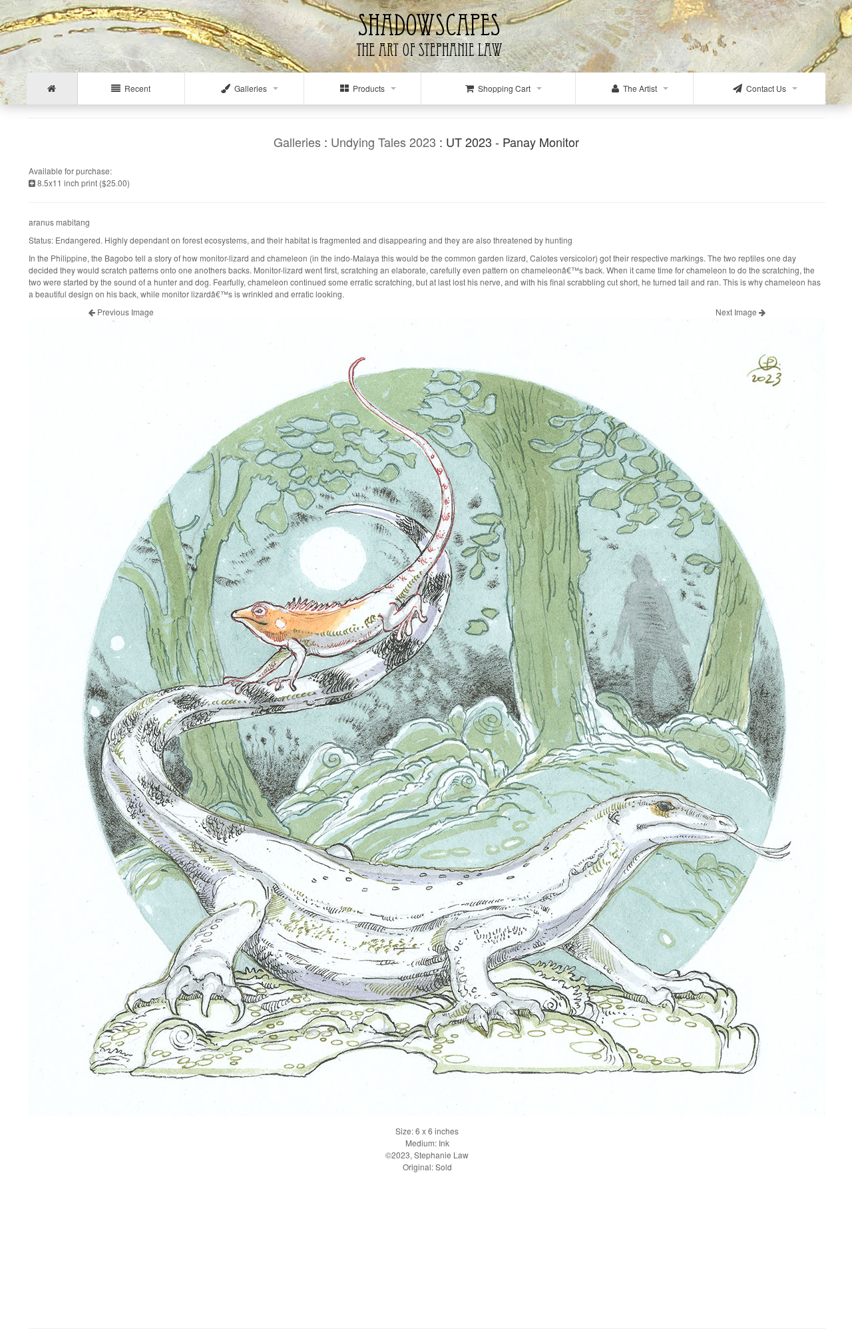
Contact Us (764, 88)
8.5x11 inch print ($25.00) (82, 182)
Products (367, 88)
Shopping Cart (502, 88)
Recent (135, 88)
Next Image (737, 311)
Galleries (248, 88)
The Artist (638, 88)
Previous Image (124, 311)
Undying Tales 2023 (383, 141)
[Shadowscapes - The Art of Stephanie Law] (426, 63)
